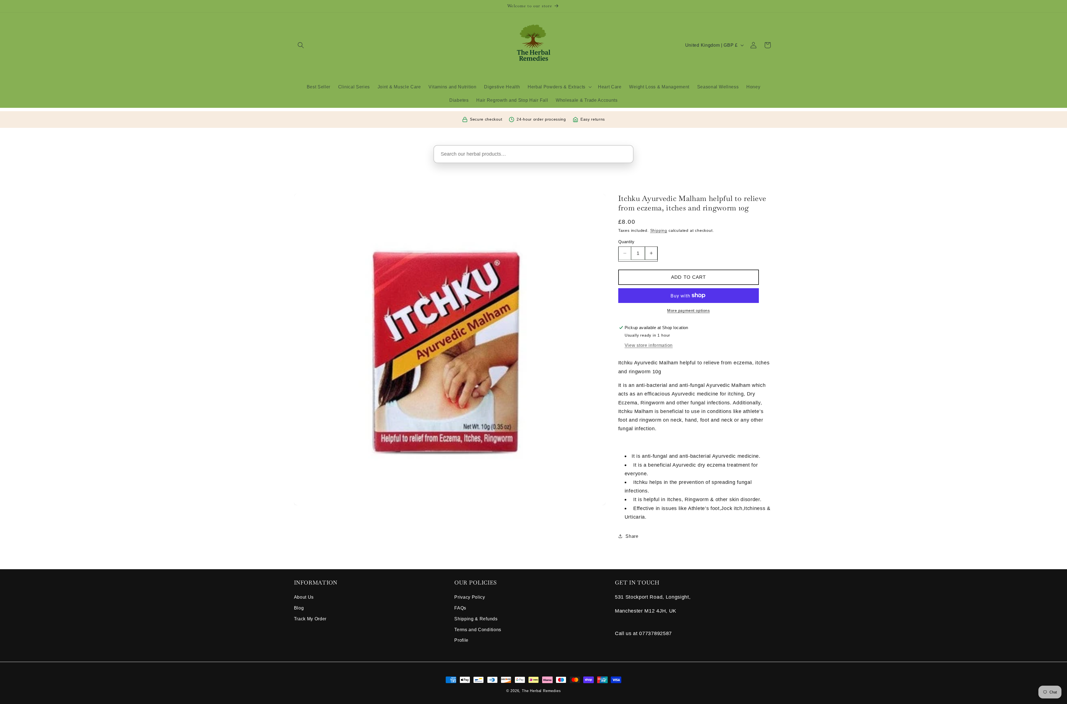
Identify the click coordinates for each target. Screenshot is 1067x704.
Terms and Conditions (477, 629)
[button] (301, 45)
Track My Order (310, 618)
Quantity (626, 241)
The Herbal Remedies (541, 691)
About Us (304, 596)
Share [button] (631, 536)
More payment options (688, 311)
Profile (461, 640)
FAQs (460, 607)
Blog (299, 607)
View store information (649, 345)
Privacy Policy (469, 596)
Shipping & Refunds (475, 618)
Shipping (658, 230)
